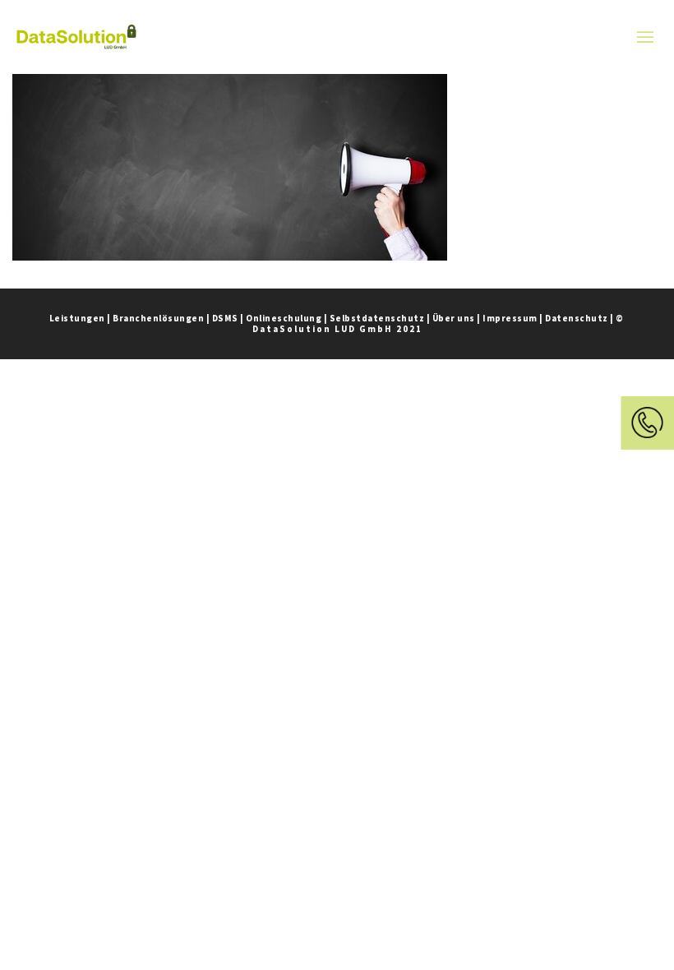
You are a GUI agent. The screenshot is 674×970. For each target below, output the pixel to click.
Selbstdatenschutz (377, 318)
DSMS (225, 318)
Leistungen (77, 318)
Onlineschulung (283, 318)
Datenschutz (576, 318)
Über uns (453, 318)
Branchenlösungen (158, 318)
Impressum (510, 318)
